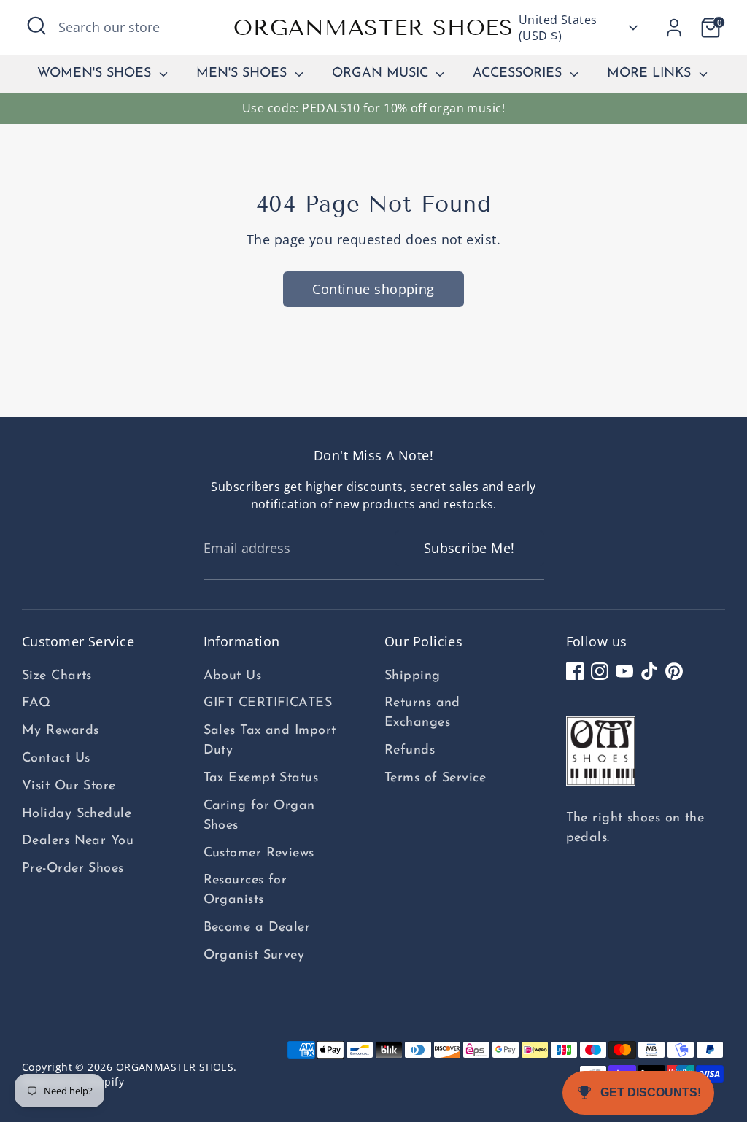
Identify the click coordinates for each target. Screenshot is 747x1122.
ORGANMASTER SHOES (373, 28)
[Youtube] (624, 671)
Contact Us (56, 758)
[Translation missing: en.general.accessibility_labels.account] (674, 27)
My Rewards (60, 731)
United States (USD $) (558, 28)
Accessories (519, 73)
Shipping (412, 676)
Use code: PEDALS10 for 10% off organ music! (373, 108)
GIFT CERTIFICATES (268, 703)
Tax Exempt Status (261, 778)
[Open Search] (36, 25)
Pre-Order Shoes (73, 868)
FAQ (36, 703)
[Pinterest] (674, 671)
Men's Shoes (243, 73)
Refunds (409, 750)
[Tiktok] (649, 671)
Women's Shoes (96, 73)
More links (651, 73)
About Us (233, 676)
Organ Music (382, 73)
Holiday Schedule (76, 814)
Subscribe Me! (469, 548)
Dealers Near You (77, 841)
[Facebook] (575, 671)
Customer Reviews (259, 853)
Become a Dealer (257, 928)
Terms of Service (435, 778)
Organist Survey (254, 955)
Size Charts (57, 676)
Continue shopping (373, 289)
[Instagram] (599, 671)
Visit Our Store (69, 786)
